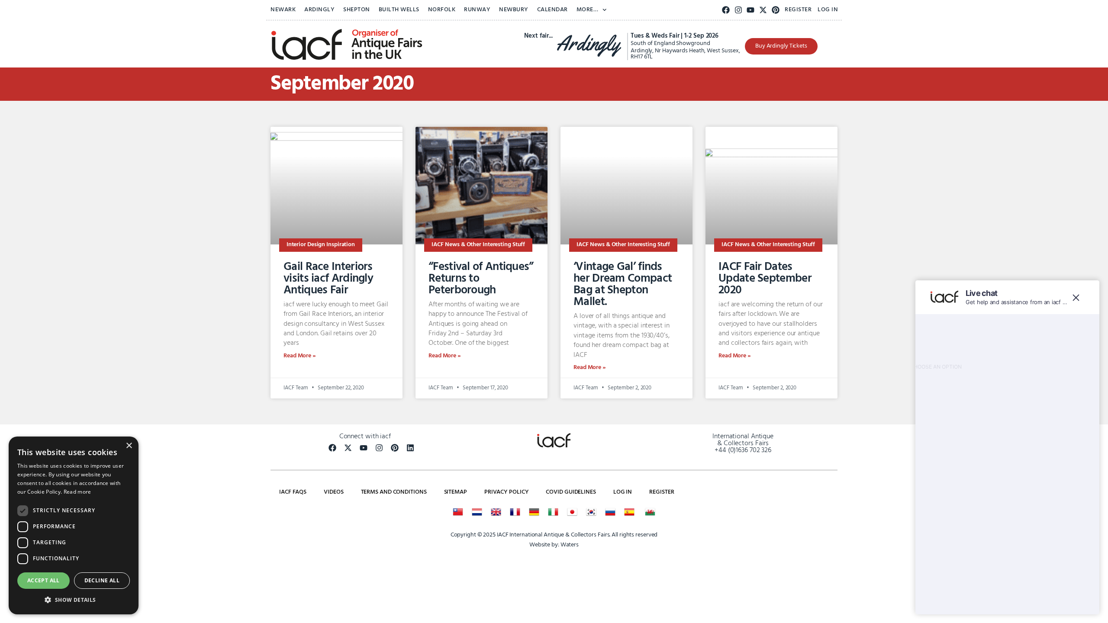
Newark (283, 9)
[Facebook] (726, 10)
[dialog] (73, 525)
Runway (477, 9)
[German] (534, 511)
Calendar (552, 9)
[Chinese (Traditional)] (457, 511)
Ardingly (319, 9)
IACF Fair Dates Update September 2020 (765, 278)
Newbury (513, 9)
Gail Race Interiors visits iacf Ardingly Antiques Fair (328, 278)
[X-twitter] (763, 10)
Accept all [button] (43, 580)
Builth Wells (399, 9)
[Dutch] (476, 511)
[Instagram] (738, 10)
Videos (333, 492)
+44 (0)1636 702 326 (743, 450)
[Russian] (610, 511)
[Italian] (553, 511)
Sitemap (455, 492)
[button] (73, 600)
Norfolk (442, 9)
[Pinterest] (776, 10)
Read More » (299, 356)
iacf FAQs (292, 492)
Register (798, 9)
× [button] (129, 446)
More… (588, 9)
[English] (496, 511)
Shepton (356, 9)
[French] (515, 511)
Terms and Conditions (394, 492)
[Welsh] (650, 511)
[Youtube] (750, 10)
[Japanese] (572, 511)
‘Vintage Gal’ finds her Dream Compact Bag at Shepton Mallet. (622, 284)
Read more (77, 491)
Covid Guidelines (571, 492)
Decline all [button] (101, 580)
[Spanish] (629, 511)
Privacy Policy (506, 492)
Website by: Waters (554, 545)
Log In (828, 9)
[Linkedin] (410, 448)
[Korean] (591, 511)
